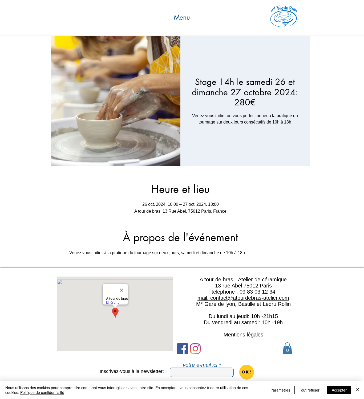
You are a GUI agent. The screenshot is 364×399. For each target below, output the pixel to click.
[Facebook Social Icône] (182, 348)
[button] (182, 17)
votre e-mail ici (200, 365)
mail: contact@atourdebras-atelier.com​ (243, 298)
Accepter (339, 390)
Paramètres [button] (280, 390)
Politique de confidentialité (42, 392)
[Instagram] (195, 348)
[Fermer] (357, 390)
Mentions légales (243, 335)
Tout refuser (309, 390)
